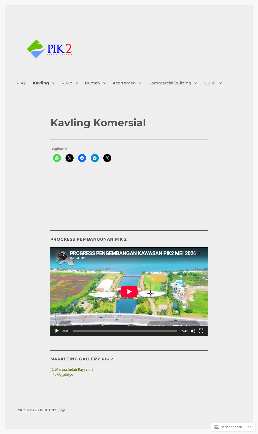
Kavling (41, 83)
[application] (129, 291)
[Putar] (57, 331)
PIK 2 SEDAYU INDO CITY (37, 410)
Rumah (92, 83)
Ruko (66, 83)
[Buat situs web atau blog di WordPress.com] (63, 410)
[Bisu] (193, 331)
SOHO (210, 83)
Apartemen (124, 83)
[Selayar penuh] (201, 331)
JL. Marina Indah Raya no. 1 (71, 369)
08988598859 (61, 375)
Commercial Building (169, 83)
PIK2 (21, 83)
